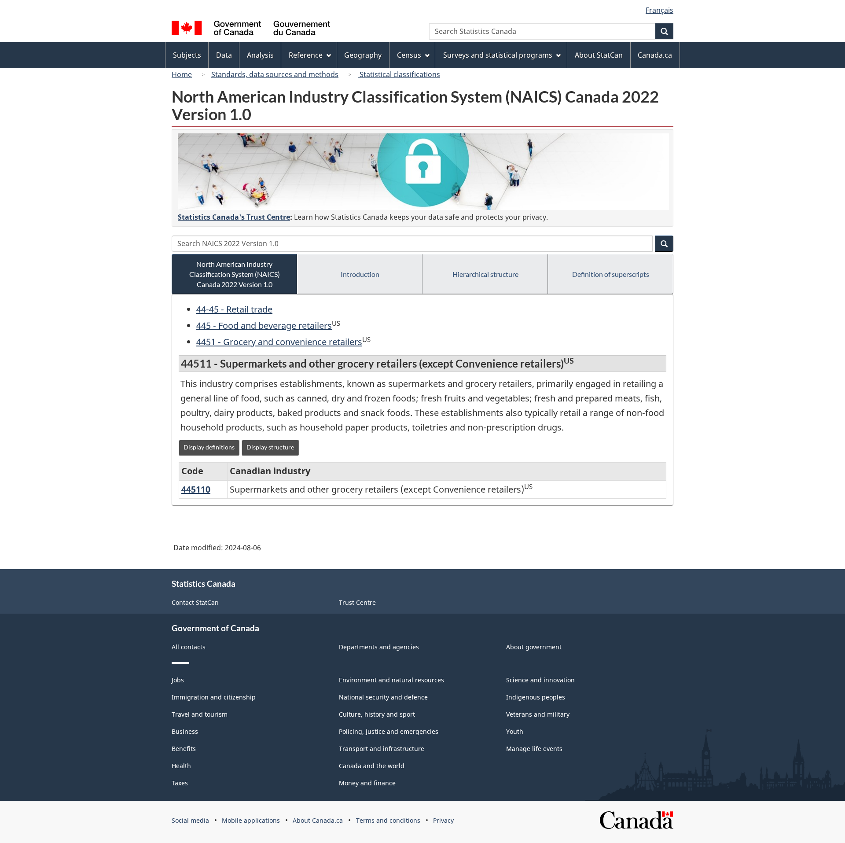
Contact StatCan (195, 602)
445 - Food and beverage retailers (264, 325)
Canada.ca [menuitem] (655, 55)
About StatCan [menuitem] (599, 55)
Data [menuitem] (224, 55)
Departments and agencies (379, 647)
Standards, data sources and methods (274, 74)
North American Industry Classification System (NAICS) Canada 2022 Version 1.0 (234, 274)
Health (181, 766)
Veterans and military (537, 714)
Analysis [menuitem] (260, 55)
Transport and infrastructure (381, 748)
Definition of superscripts (610, 274)
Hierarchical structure (485, 274)
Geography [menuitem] (363, 55)
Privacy (443, 820)
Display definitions (209, 447)
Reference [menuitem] (306, 55)
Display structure (270, 447)
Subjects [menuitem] (187, 55)
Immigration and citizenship (214, 697)
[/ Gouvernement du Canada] (251, 29)
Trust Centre (357, 602)
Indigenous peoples (535, 697)
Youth (514, 731)
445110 (195, 489)
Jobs (178, 680)
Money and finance (367, 783)
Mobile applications (251, 820)
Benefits (184, 748)
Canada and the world (371, 766)
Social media (190, 820)
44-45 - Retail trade (234, 309)
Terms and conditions (388, 820)
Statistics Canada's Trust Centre (234, 217)
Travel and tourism (200, 714)
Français (659, 10)
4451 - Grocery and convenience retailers (279, 342)
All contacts (189, 647)
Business (185, 731)
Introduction (360, 274)
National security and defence (383, 697)
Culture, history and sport (377, 714)
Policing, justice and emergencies (388, 731)
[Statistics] (423, 171)
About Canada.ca (318, 820)
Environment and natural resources (391, 680)
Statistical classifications (399, 74)
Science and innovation (540, 680)
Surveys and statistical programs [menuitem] (497, 55)
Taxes (180, 783)
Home (182, 74)
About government (534, 647)
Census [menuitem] (409, 55)
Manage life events (534, 748)
